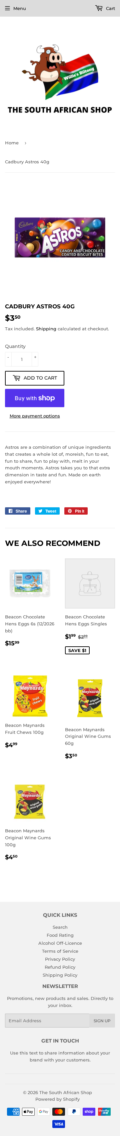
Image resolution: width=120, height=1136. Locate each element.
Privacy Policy (60, 959)
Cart (110, 8)
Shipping (46, 328)
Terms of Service (60, 951)
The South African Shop (65, 1092)
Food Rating (60, 935)
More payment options (35, 415)
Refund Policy (60, 967)
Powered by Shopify (57, 1099)
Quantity (15, 346)
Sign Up (102, 1020)
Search (60, 927)
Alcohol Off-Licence (60, 943)
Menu (19, 8)
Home (12, 142)
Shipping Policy (60, 975)
